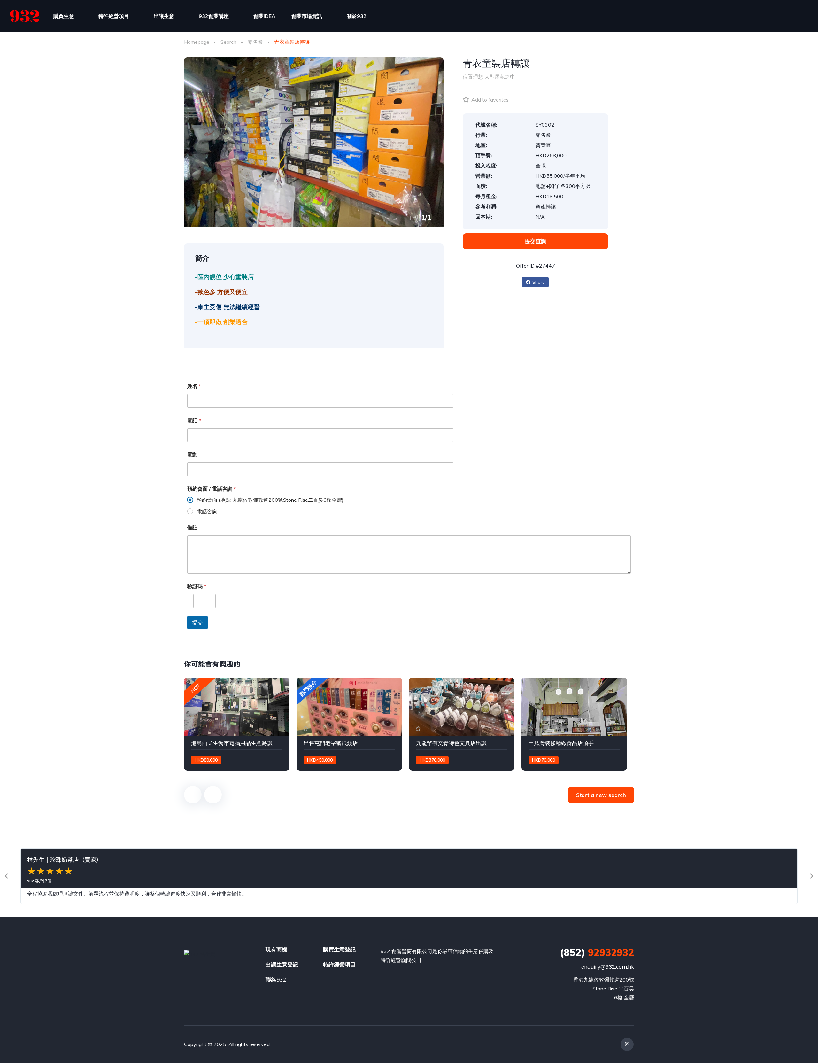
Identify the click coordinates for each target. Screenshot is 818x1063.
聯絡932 (276, 979)
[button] (6, 876)
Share (538, 282)
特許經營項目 (113, 16)
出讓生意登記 (282, 964)
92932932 (597, 952)
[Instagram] (627, 1044)
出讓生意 (164, 16)
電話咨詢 (207, 511)
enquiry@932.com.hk (607, 966)
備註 (192, 527)
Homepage (196, 42)
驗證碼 (196, 586)
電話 (194, 420)
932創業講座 (214, 16)
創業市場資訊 (306, 16)
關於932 (357, 16)
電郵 (192, 455)
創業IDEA (264, 16)
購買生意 (63, 16)
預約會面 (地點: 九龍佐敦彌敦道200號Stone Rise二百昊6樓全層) (270, 500)
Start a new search (601, 795)
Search (228, 42)
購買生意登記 (339, 949)
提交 (197, 622)
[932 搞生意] (25, 16)
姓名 (194, 386)
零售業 (255, 42)
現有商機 (276, 949)
